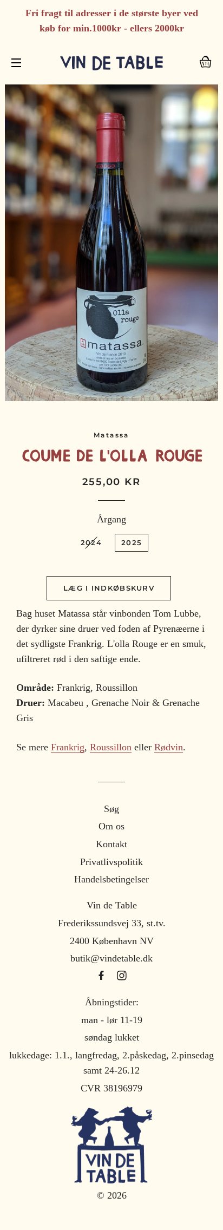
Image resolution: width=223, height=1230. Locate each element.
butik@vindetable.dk (111, 958)
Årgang (111, 519)
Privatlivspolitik (111, 861)
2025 (131, 542)
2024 (91, 542)
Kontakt (111, 844)
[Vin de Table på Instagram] (122, 976)
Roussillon (111, 747)
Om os (111, 826)
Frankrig (67, 747)
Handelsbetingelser (111, 879)
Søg (111, 808)
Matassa (111, 435)
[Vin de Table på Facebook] (102, 976)
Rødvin (168, 747)
